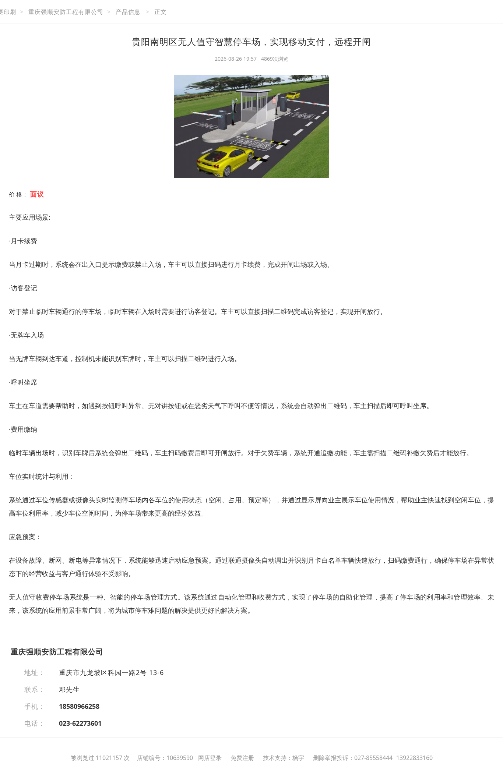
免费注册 (242, 758)
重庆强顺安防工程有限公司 (65, 12)
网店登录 (210, 758)
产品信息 (128, 12)
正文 (160, 12)
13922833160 (414, 758)
